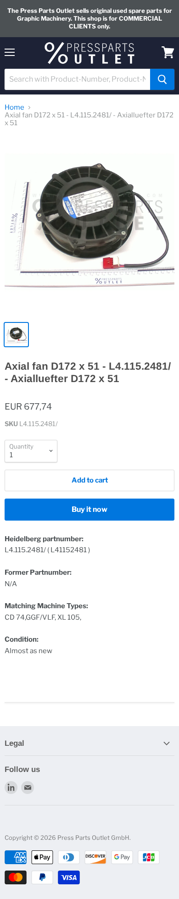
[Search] (162, 79)
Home (14, 107)
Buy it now (89, 509)
